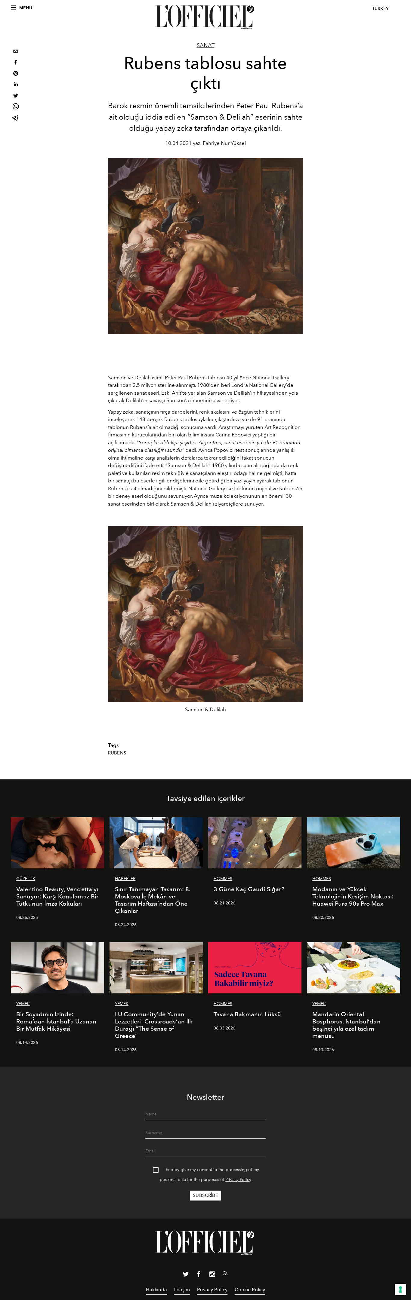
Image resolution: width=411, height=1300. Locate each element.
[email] (15, 51)
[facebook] (15, 63)
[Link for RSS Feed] (225, 1274)
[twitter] (15, 96)
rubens (117, 753)
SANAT (206, 45)
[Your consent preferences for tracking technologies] (400, 1289)
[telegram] (15, 118)
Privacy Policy (238, 1179)
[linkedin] (15, 85)
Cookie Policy (250, 1289)
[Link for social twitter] (186, 1275)
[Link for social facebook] (199, 1275)
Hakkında (156, 1289)
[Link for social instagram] (212, 1275)
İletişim (182, 1289)
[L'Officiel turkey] (205, 17)
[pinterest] (15, 74)
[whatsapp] (15, 107)
